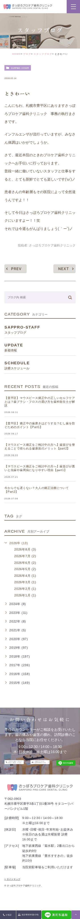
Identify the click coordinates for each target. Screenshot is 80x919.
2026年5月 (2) (25, 569)
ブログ (27, 54)
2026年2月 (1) (25, 588)
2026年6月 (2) (25, 562)
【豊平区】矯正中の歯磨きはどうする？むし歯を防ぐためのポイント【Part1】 (39, 425)
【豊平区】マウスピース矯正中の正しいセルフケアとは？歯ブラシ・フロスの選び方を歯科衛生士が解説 (39, 401)
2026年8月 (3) (25, 549)
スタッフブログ (43, 54)
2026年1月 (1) (25, 595)
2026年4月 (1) (25, 575)
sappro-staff (20, 68)
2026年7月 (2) (25, 556)
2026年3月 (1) (25, 582)
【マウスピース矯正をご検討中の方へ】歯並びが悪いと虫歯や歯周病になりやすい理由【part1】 (39, 468)
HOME (16, 54)
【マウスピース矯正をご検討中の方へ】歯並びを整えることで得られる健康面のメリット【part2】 (39, 446)
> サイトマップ (12, 879)
